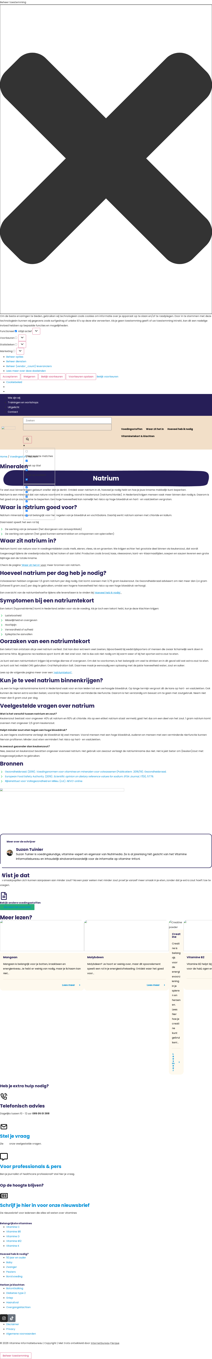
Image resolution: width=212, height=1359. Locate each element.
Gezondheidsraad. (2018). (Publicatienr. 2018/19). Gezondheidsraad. (85, 771)
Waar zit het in (155, 429)
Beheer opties (14, 357)
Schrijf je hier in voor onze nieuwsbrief (45, 1205)
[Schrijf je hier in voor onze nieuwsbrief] (4, 1196)
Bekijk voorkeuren (52, 376)
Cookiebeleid (14, 382)
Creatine (176, 935)
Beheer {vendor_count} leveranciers (29, 366)
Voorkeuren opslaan (81, 376)
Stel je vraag (15, 1136)
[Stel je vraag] (4, 1127)
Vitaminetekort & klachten (137, 436)
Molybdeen (95, 957)
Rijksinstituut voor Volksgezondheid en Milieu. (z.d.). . (44, 781)
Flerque (114, 1343)
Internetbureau (100, 1343)
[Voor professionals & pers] (4, 1157)
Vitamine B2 (195, 957)
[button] (106, 159)
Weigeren (29, 376)
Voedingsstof (18, 456)
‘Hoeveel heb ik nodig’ (107, 592)
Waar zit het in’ (31, 565)
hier (6, 1143)
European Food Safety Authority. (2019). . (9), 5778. (79, 776)
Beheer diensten (16, 361)
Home (3, 456)
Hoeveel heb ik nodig (180, 429)
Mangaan (10, 957)
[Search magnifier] (27, 439)
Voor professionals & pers (30, 1166)
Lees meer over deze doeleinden (26, 371)
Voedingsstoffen (131, 429)
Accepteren (10, 376)
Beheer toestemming (16, 1355)
